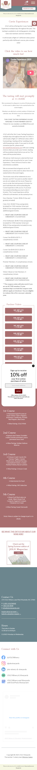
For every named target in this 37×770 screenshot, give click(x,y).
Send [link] (18, 391)
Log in (26, 4)
